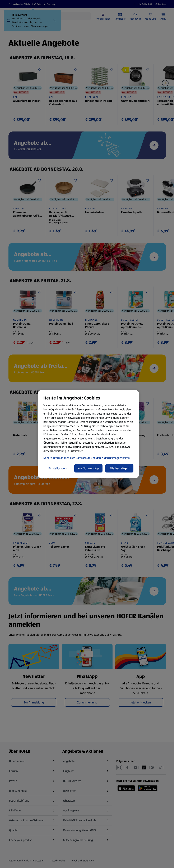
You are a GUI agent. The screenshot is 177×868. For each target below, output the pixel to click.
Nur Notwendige (88, 468)
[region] (88, 434)
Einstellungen (57, 468)
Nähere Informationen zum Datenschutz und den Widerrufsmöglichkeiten (86, 458)
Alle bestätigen (119, 468)
